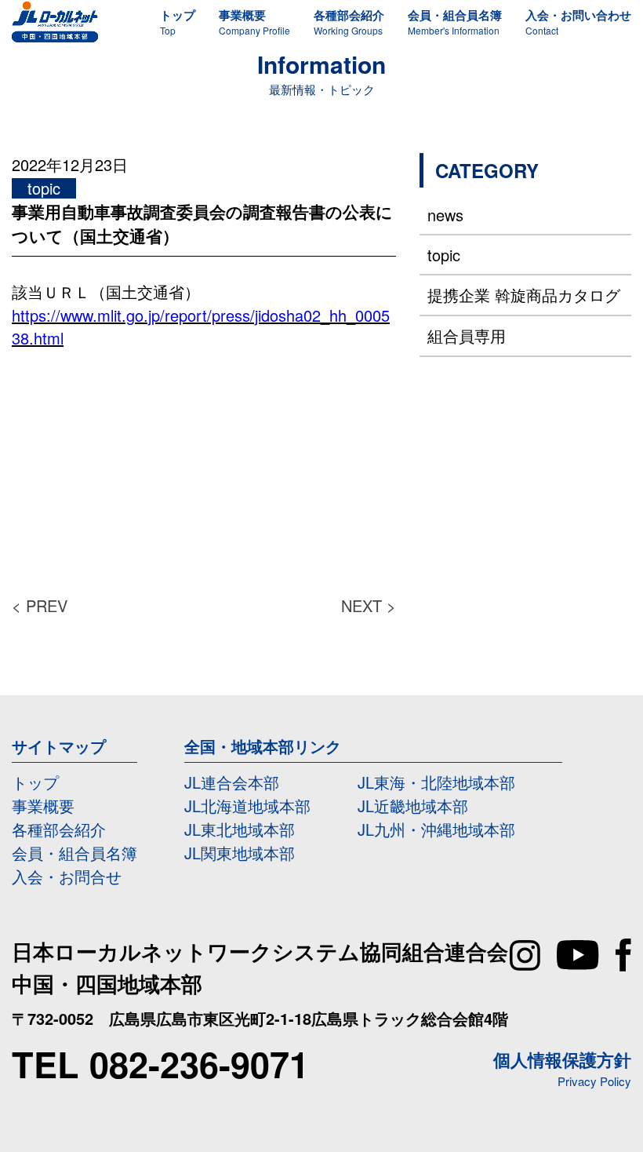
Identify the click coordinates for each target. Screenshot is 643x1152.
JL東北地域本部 (239, 829)
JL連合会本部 (231, 782)
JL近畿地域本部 (413, 805)
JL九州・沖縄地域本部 (436, 829)
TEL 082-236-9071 (160, 1063)
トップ (35, 782)
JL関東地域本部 (239, 852)
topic (443, 254)
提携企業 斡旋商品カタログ (523, 294)
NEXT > (368, 605)
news (445, 214)
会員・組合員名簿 (74, 852)
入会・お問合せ (67, 876)
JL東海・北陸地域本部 (436, 782)
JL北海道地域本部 (247, 805)
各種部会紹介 (59, 829)
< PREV (39, 605)
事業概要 (43, 805)
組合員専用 (466, 335)
